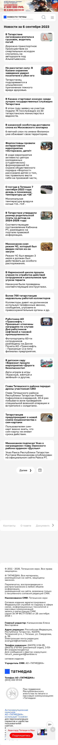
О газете (25, 525)
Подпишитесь (21, 735)
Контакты (9, 525)
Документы (43, 525)
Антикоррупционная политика (16, 711)
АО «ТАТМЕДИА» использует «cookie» (16, 715)
